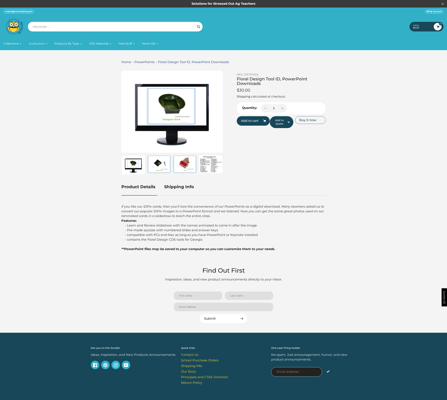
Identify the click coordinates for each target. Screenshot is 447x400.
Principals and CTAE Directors (204, 377)
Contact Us (189, 355)
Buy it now (307, 120)
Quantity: (249, 108)
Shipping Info (179, 186)
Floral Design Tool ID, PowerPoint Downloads (193, 62)
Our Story (188, 371)
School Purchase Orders (200, 360)
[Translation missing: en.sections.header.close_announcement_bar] (442, 4)
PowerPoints (144, 62)
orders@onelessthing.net (18, 11)
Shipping (243, 96)
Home (126, 62)
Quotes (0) (444, 297)
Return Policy (191, 383)
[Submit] (328, 371)
